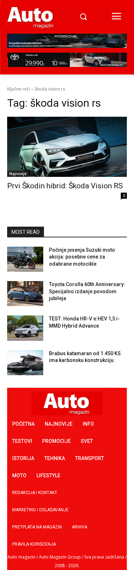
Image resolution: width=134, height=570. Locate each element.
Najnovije (17, 173)
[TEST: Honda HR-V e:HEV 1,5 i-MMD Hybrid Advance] (25, 327)
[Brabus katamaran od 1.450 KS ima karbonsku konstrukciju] (25, 362)
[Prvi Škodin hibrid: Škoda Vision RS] (67, 147)
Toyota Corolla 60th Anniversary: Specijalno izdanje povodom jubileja (87, 291)
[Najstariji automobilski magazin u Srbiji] (31, 17)
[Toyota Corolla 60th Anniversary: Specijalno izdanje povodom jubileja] (25, 293)
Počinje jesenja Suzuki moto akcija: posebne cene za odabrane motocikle (82, 257)
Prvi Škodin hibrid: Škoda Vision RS (65, 186)
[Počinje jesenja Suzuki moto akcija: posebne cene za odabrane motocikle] (25, 259)
